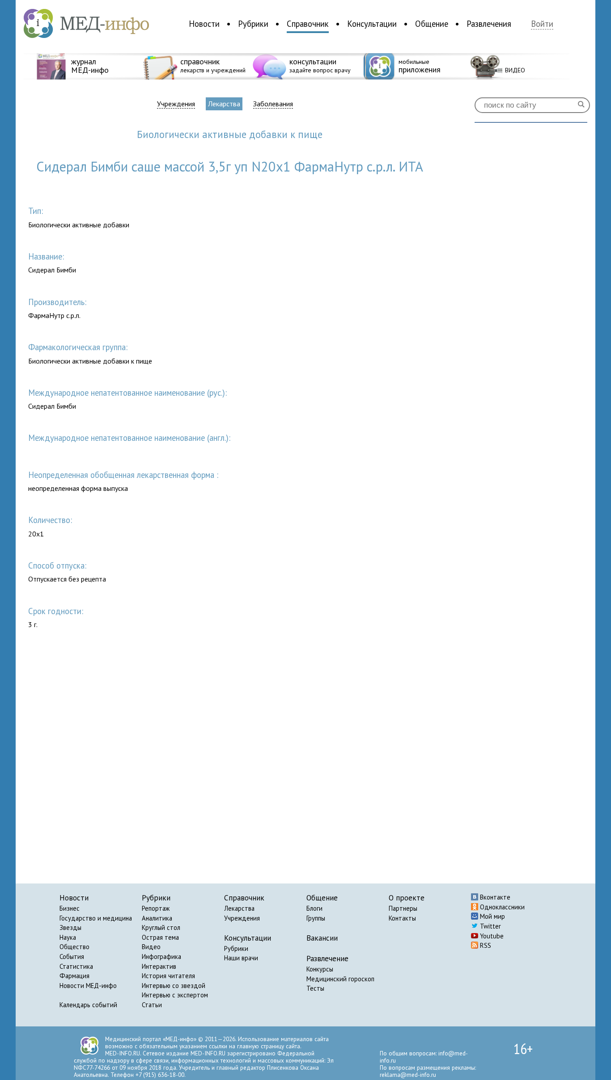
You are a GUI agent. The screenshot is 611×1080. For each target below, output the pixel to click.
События (71, 956)
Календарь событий (88, 1004)
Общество (74, 946)
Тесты (315, 988)
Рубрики (253, 23)
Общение (431, 23)
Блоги (314, 908)
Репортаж (156, 908)
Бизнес (69, 908)
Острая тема (160, 937)
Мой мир (491, 916)
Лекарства (224, 103)
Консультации (372, 23)
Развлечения (489, 23)
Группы (315, 918)
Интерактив (159, 966)
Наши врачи (241, 958)
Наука (67, 937)
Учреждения (176, 104)
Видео (151, 946)
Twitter (489, 926)
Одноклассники (501, 907)
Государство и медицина (95, 918)
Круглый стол (161, 927)
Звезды (70, 927)
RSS (484, 945)
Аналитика (157, 918)
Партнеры (403, 908)
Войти (542, 24)
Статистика (76, 966)
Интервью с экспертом (175, 995)
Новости (204, 23)
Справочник (308, 23)
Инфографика (161, 956)
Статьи (152, 1004)
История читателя (168, 975)
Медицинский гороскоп (340, 979)
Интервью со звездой (173, 985)
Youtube (491, 936)
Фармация (74, 975)
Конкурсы (319, 969)
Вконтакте (494, 897)
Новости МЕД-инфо (88, 985)
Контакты (402, 918)
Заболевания (273, 104)
